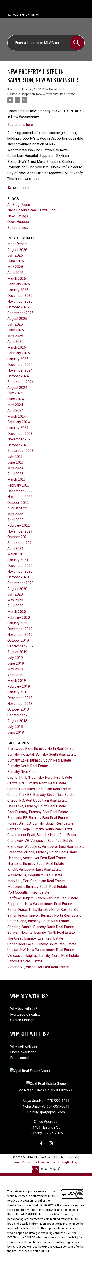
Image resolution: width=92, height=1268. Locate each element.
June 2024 (15, 399)
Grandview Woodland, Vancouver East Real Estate (46, 846)
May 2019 (15, 669)
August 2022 (17, 508)
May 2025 (15, 336)
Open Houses (18, 222)
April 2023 (15, 474)
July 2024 (15, 393)
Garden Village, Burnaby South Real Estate (40, 829)
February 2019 (18, 686)
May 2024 (15, 405)
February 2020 (18, 617)
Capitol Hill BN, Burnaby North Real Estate (39, 777)
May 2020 (15, 600)
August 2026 (17, 250)
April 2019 (15, 675)
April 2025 (15, 341)
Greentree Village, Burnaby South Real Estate (42, 852)
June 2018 (15, 732)
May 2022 (15, 514)
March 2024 (16, 416)
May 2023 (15, 468)
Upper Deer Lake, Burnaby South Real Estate (41, 944)
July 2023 (15, 456)
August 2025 (17, 319)
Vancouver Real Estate (24, 961)
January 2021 (17, 560)
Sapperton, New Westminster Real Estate (48, 94)
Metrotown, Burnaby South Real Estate (37, 887)
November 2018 (20, 704)
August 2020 (17, 589)
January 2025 (17, 359)
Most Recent (17, 244)
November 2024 (20, 370)
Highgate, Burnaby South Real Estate (35, 863)
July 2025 (15, 324)
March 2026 (16, 278)
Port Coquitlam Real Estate (28, 892)
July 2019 (15, 658)
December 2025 (20, 295)
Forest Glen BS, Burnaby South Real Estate (40, 823)
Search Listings (22, 1020)
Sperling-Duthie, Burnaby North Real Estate (40, 927)
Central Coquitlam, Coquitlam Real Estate (39, 789)
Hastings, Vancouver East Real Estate (36, 858)
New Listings (17, 216)
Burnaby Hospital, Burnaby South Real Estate (42, 754)
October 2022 (18, 502)
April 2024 (15, 410)
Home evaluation (23, 1052)
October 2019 (18, 640)
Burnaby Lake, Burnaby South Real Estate (39, 760)
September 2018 (20, 715)
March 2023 (16, 479)
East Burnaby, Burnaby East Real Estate (37, 812)
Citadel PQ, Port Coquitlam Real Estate (37, 800)
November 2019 (20, 634)
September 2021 (20, 543)
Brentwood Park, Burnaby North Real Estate (41, 748)
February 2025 (18, 353)
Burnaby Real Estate (23, 772)
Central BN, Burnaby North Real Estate (36, 783)
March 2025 (16, 347)
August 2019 (17, 652)
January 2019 (17, 692)
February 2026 (18, 284)
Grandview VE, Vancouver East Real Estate (40, 841)
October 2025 (18, 307)
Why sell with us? (24, 1046)
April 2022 (15, 520)
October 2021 (18, 537)
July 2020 (15, 594)
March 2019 (16, 680)
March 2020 (16, 612)
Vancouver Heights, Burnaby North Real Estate (43, 955)
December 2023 (20, 433)
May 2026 (15, 267)
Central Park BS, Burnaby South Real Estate (40, 794)
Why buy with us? (23, 1008)
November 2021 (20, 531)
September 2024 (20, 382)
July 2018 (15, 726)
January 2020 (17, 623)
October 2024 (18, 376)
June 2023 (15, 462)
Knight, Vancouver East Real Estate (34, 869)
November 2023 (20, 439)
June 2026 (15, 261)
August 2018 (17, 721)
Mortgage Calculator (26, 1014)
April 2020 (15, 606)
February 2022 (18, 525)
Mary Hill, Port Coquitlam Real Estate (36, 881)
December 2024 (20, 365)
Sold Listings (17, 227)
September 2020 (20, 583)
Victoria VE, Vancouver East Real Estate (38, 967)
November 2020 (20, 571)
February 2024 (18, 422)
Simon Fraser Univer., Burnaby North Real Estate (44, 915)
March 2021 (16, 554)
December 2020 (20, 566)
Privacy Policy (21, 1162)
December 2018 (20, 698)
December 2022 (20, 491)
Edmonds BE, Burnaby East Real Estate (37, 818)
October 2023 (18, 445)
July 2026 (15, 255)
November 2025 (20, 301)
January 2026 (17, 290)
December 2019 (20, 629)
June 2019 (15, 663)
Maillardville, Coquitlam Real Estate (34, 875)
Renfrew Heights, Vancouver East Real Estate (42, 898)
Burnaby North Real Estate (27, 766)
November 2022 (20, 497)
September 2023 (20, 451)
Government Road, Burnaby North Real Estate (42, 835)
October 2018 (18, 709)
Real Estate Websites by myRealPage (55, 1162)
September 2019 (20, 646)
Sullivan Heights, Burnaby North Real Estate (41, 932)
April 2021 (15, 548)
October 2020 (18, 577)
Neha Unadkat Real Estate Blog (31, 210)
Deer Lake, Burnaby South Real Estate (36, 806)
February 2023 (18, 485)
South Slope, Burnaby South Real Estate (38, 921)
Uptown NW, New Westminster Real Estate (40, 950)
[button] (41, 1143)
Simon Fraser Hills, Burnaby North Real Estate (42, 909)
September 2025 (20, 313)
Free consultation (23, 1058)
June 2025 (15, 330)
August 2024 (17, 387)
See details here (20, 125)
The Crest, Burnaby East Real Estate (35, 938)
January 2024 (17, 428)
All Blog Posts (18, 205)
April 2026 (15, 273)
